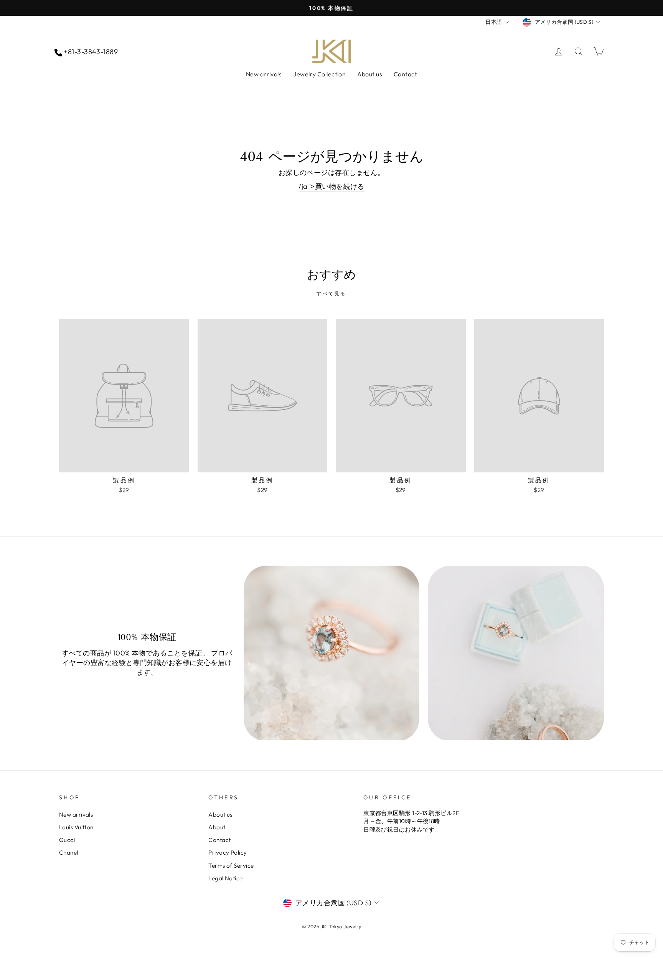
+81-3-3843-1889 (90, 51)
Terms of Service (231, 865)
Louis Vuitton (76, 827)
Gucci (67, 839)
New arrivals (264, 74)
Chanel (68, 852)
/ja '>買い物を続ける (331, 186)
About (216, 827)
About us (369, 74)
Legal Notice (225, 878)
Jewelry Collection (319, 74)
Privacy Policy (227, 852)
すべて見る (331, 293)
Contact (405, 74)
